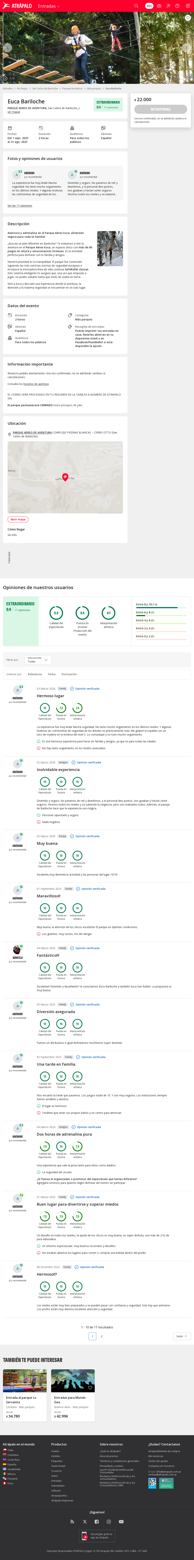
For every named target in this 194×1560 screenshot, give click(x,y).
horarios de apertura (36, 384)
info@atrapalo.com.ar (168, 1471)
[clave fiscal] (152, 1484)
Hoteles (55, 1456)
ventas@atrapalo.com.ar (162, 1474)
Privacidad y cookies (111, 1466)
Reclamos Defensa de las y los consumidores (117, 1477)
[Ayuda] (177, 6)
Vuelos (55, 1451)
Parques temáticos (73, 88)
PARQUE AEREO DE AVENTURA (32, 432)
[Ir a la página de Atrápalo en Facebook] (97, 1521)
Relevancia (35, 674)
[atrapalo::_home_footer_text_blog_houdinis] (72, 1521)
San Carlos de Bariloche (45, 88)
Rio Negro (22, 88)
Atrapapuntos (59, 1495)
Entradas (8, 88)
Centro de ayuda (158, 1461)
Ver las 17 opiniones (20, 205)
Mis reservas (155, 1456)
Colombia (13, 1455)
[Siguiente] (186, 47)
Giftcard (56, 1490)
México (12, 1474)
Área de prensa (109, 1456)
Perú (10, 1483)
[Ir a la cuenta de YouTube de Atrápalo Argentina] (121, 1521)
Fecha (52, 674)
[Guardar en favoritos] (188, 18)
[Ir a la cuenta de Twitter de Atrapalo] (85, 1521)
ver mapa (13, 112)
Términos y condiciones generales (119, 1461)
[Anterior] (7, 47)
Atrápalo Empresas (62, 1500)
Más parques (94, 88)
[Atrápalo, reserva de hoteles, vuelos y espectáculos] (17, 6)
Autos (54, 1475)
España (12, 1464)
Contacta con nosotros (161, 1466)
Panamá (12, 1478)
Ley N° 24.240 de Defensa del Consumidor (116, 1471)
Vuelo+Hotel (58, 1466)
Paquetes (57, 1461)
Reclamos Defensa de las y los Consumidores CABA (117, 1484)
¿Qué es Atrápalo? (110, 1451)
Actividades (58, 1485)
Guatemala (14, 1469)
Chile (10, 1450)
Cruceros (56, 1471)
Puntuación (69, 674)
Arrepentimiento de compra (164, 1451)
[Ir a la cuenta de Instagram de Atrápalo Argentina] (109, 1521)
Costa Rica (14, 1459)
